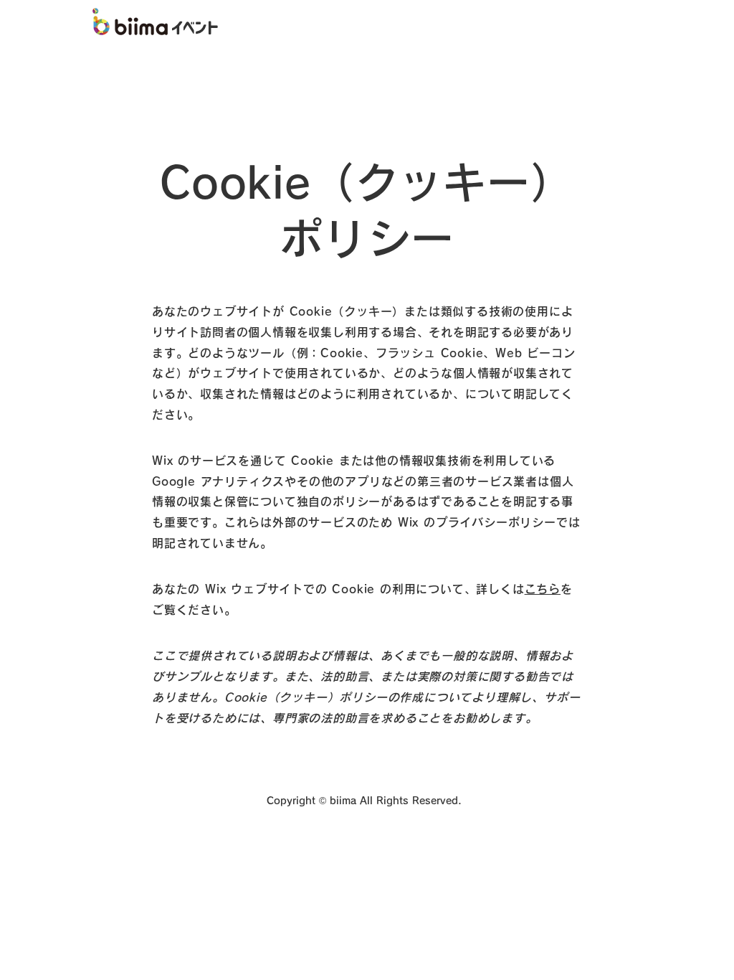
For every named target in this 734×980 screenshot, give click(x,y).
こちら (543, 589)
